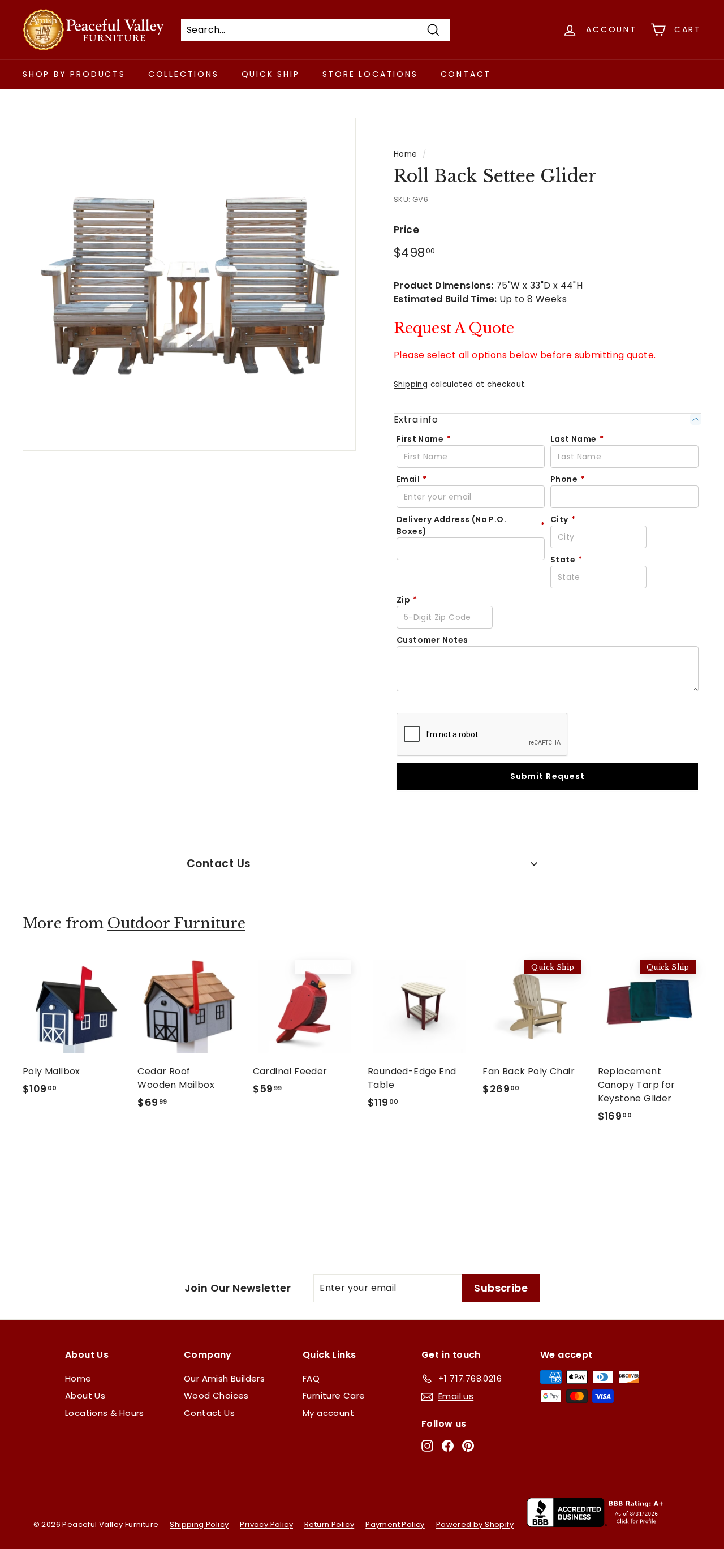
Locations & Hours (104, 1413)
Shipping (411, 384)
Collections (183, 74)
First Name (423, 439)
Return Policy (329, 1524)
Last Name (577, 439)
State (566, 559)
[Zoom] (189, 284)
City (562, 519)
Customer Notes (432, 640)
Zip (407, 599)
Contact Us (219, 863)
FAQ (311, 1378)
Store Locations (370, 74)
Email (411, 479)
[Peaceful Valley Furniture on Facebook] (448, 1445)
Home (405, 154)
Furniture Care (334, 1395)
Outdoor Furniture (176, 923)
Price (406, 229)
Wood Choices (216, 1395)
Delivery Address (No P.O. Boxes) (471, 525)
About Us (85, 1395)
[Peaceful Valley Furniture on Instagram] (427, 1445)
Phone (567, 479)
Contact (466, 74)
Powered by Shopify (475, 1524)
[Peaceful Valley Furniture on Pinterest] (468, 1445)
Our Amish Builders (224, 1378)
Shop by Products (74, 74)
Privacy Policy (266, 1524)
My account (328, 1413)
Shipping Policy (199, 1524)
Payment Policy (395, 1524)
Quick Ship (271, 74)
